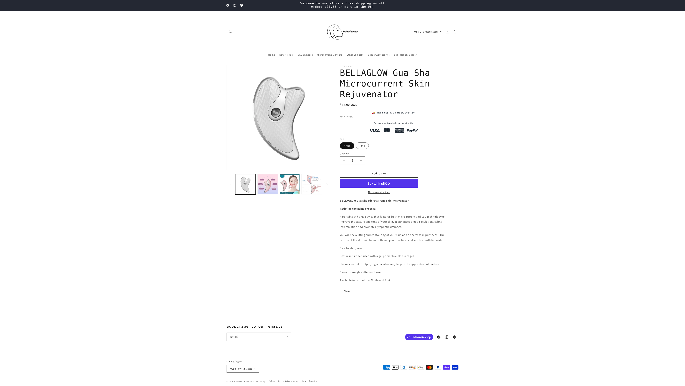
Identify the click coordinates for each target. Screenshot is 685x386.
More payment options (379, 192)
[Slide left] (230, 184)
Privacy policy (291, 381)
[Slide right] (327, 184)
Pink (362, 145)
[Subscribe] (287, 337)
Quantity (344, 153)
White (347, 145)
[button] (230, 32)
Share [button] (347, 291)
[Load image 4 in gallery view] (290, 184)
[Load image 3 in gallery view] (267, 184)
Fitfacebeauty (240, 381)
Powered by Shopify (256, 381)
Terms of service (309, 381)
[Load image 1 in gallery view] (245, 184)
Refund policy (275, 381)
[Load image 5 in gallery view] (311, 184)
